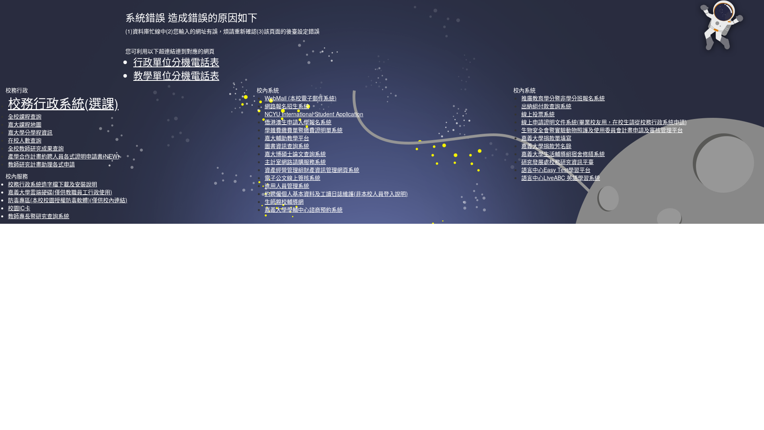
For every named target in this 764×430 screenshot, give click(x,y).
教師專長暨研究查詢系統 (38, 216)
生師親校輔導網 (284, 201)
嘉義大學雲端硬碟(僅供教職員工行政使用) (60, 192)
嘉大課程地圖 (24, 124)
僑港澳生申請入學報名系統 (298, 122)
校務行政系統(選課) (63, 103)
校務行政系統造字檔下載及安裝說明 (52, 184)
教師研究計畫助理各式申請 (41, 164)
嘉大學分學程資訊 (30, 132)
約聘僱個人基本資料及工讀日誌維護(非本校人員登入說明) (336, 193)
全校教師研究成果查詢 (36, 148)
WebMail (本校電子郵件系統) (301, 98)
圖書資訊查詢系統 (287, 146)
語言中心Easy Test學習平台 (556, 170)
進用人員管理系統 (287, 186)
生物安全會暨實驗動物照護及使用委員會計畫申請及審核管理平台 (602, 130)
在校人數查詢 (24, 140)
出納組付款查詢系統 (546, 106)
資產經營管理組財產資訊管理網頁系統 (312, 170)
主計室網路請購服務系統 (295, 162)
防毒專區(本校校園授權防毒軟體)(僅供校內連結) (67, 200)
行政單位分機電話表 (176, 61)
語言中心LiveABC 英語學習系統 (560, 178)
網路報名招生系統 (287, 106)
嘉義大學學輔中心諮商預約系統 (304, 209)
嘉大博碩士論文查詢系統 (295, 154)
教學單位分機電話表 (176, 75)
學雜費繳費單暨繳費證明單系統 (304, 130)
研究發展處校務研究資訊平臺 (557, 162)
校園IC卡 (19, 208)
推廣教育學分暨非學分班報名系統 (563, 98)
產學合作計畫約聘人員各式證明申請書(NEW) (63, 156)
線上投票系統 (538, 114)
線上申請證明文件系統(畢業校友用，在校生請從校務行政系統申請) (604, 122)
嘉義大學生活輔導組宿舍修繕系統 (563, 154)
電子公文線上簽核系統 (292, 178)
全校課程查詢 (24, 116)
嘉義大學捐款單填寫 (546, 138)
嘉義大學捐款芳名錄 (546, 146)
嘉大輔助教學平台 (287, 138)
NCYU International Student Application (314, 114)
